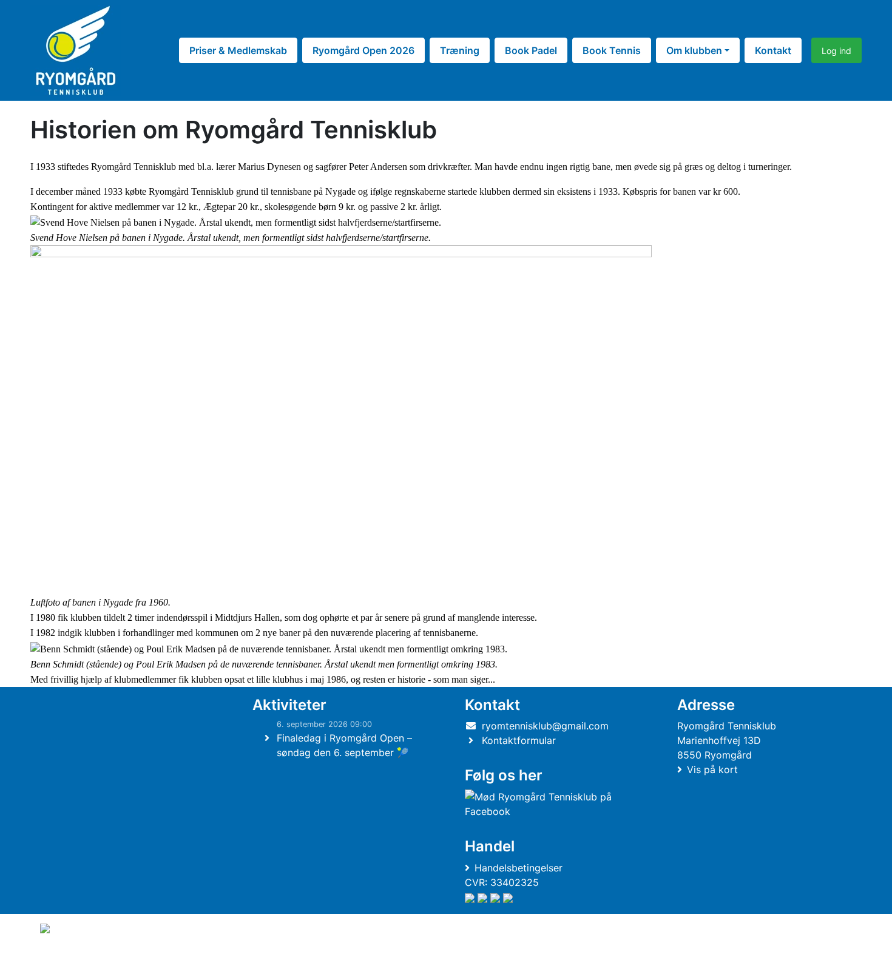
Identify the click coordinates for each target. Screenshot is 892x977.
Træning (459, 50)
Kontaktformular (519, 740)
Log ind (836, 51)
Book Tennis (612, 50)
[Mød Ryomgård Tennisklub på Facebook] (550, 804)
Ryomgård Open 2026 (363, 50)
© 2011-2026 (65, 960)
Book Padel (531, 50)
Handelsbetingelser (519, 868)
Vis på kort (712, 769)
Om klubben (694, 50)
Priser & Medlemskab (238, 50)
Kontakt (773, 50)
